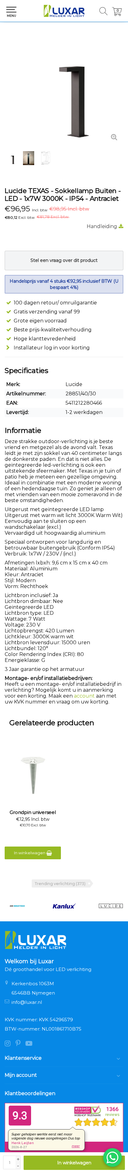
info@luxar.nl (26, 1002)
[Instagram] (10, 1044)
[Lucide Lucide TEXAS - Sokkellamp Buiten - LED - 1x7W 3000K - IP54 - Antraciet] (64, 87)
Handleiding (102, 226)
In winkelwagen (74, 1163)
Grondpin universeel (33, 812)
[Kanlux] (64, 906)
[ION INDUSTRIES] (17, 906)
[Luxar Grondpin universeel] (33, 775)
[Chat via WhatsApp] (112, 1157)
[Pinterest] (20, 1044)
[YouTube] (30, 1044)
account (84, 696)
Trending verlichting (60, 883)
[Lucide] (110, 906)
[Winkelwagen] (117, 14)
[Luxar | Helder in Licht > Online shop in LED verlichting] (64, 11)
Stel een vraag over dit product (64, 260)
